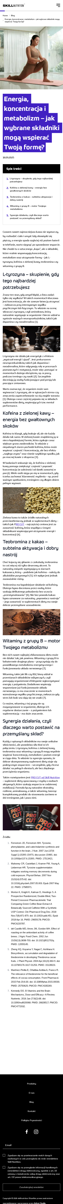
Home (5, 15)
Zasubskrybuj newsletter (31, 1187)
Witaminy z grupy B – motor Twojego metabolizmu (28, 207)
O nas (31, 1092)
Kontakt (31, 1111)
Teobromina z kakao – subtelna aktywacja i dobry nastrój (31, 198)
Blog (13, 15)
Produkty (31, 1083)
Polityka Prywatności (31, 1120)
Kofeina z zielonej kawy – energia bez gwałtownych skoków (28, 189)
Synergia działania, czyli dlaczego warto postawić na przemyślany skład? (29, 217)
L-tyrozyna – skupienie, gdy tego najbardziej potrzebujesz (31, 180)
